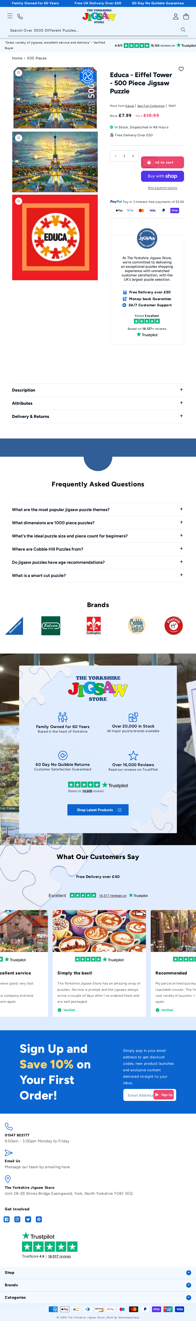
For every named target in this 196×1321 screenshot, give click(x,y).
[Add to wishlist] (181, 69)
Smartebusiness (128, 1317)
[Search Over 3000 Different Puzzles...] (183, 29)
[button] (10, 16)
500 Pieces (37, 58)
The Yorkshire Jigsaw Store (86, 1317)
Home (17, 58)
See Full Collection (151, 106)
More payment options (162, 187)
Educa (129, 106)
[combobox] (98, 30)
